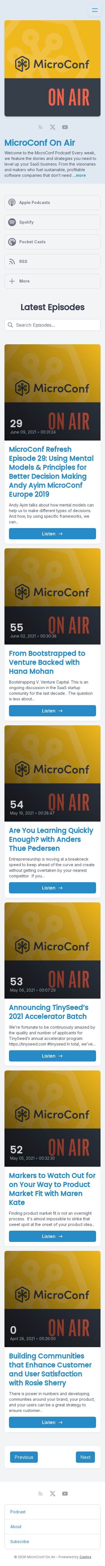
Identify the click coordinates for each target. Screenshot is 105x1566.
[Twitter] (53, 127)
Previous (24, 1457)
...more (78, 175)
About (15, 1526)
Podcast (17, 1511)
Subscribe (19, 1541)
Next (85, 1457)
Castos (85, 1557)
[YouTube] (65, 127)
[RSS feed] (40, 127)
